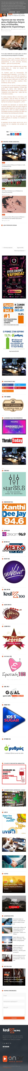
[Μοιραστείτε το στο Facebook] (11, 134)
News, (20, 131)
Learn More (12, 12)
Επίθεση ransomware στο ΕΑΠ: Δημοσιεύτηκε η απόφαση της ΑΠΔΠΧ (16, 15)
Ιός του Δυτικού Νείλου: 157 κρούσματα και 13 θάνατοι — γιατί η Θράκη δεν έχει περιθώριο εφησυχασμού (13, 217)
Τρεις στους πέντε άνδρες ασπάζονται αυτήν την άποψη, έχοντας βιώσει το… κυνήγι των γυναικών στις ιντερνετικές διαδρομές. (14, 68)
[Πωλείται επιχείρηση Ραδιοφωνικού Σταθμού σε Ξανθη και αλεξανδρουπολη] (13, 165)
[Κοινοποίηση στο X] (13, 134)
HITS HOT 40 (7, 976)
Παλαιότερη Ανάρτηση (19, 250)
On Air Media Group (7, 1067)
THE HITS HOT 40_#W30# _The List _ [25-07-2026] (13, 980)
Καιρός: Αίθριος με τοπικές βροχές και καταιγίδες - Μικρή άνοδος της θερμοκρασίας (19, 938)
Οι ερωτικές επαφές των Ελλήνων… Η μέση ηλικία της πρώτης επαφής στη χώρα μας (19, 921)
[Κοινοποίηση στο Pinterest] (18, 134)
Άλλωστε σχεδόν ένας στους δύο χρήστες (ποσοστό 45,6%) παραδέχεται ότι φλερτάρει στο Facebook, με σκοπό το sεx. (14, 117)
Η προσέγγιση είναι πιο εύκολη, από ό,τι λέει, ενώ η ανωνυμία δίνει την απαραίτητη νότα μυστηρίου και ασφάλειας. (14, 124)
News (10, 13)
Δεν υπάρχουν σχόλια (7, 30)
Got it (18, 12)
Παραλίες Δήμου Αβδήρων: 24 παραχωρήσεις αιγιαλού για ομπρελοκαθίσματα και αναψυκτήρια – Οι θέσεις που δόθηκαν (19, 931)
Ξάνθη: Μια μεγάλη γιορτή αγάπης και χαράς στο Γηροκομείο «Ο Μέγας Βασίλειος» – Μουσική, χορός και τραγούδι (19, 949)
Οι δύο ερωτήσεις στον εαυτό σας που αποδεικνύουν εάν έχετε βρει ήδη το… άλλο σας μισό (19, 958)
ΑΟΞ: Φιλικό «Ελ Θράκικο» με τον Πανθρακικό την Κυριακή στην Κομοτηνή (12, 191)
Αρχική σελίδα (20, 247)
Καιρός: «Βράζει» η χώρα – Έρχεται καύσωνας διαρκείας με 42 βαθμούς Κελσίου (13, 887)
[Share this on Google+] (16, 134)
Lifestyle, (16, 131)
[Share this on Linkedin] (20, 134)
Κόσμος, (11, 131)
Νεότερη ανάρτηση (8, 247)
